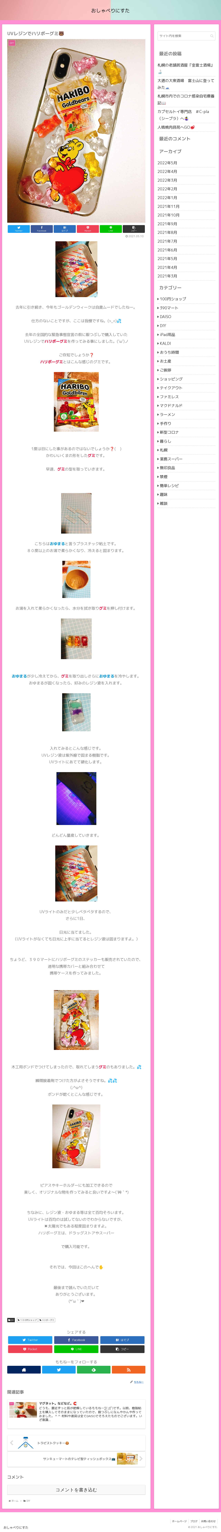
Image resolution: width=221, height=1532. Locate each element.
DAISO (165, 316)
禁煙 (163, 476)
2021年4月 (167, 267)
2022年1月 (167, 197)
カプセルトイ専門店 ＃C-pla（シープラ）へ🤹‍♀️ (183, 115)
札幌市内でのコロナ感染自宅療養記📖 (185, 99)
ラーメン (167, 414)
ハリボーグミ (47, 1320)
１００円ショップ (28, 1320)
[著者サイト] (24, 1370)
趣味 (163, 494)
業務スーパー (171, 459)
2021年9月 (167, 223)
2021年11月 (168, 206)
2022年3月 (167, 180)
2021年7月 (167, 241)
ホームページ (179, 1521)
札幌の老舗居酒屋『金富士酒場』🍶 (185, 68)
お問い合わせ (208, 1521)
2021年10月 (168, 215)
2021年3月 (167, 276)
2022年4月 (167, 171)
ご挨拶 (165, 370)
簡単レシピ (169, 485)
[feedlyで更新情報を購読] (93, 1370)
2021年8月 (167, 232)
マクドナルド (171, 405)
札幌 (163, 450)
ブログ (194, 1521)
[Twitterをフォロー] (59, 1370)
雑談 (163, 503)
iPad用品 (167, 334)
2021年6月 (167, 250)
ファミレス (169, 396)
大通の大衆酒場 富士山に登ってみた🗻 (185, 84)
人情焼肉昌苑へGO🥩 (176, 127)
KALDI (165, 343)
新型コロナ (169, 432)
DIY (12, 1320)
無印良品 (167, 468)
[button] (212, 36)
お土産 (165, 361)
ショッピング (171, 379)
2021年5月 (167, 258)
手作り (165, 423)
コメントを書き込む (76, 1489)
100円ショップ (173, 299)
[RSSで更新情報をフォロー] (128, 1370)
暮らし (165, 441)
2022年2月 (167, 189)
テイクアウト (171, 388)
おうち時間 (169, 352)
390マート (169, 308)
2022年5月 (167, 163)
